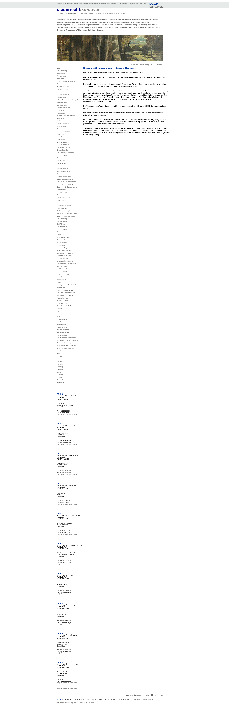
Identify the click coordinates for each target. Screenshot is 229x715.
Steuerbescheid (62, 245)
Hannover (105, 13)
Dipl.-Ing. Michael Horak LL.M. (66, 285)
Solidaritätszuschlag (130, 25)
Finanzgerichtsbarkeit (64, 250)
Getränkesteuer (62, 102)
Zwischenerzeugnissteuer (65, 179)
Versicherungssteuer (63, 171)
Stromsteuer (61, 158)
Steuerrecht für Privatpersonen (122, 27)
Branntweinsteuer (62, 89)
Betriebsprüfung (102, 19)
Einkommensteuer (63, 258)
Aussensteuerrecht (63, 266)
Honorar (59, 314)
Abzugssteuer (61, 76)
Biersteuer (60, 84)
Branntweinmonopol (63, 86)
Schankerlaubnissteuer (64, 142)
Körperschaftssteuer (93, 25)
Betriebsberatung (89, 19)
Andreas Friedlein (62, 300)
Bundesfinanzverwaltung (65, 253)
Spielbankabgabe (62, 150)
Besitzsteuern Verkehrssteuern (67, 81)
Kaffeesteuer (61, 118)
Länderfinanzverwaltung (64, 256)
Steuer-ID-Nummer (63, 155)
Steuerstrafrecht (62, 232)
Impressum (142, 3)
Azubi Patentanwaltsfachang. (66, 348)
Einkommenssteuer (125, 19)
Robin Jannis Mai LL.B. (64, 306)
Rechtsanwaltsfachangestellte (66, 337)
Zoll (90, 30)
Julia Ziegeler (61, 287)
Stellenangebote (62, 319)
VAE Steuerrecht (124, 3)
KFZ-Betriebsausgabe (64, 211)
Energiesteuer (61, 97)
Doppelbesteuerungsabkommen (68, 22)
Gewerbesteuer (86, 22)
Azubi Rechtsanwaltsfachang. (66, 345)
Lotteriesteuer (61, 139)
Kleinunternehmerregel (64, 205)
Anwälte (69, 3)
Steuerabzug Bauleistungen (148, 25)
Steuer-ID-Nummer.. (156, 65)
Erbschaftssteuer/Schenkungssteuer (145, 19)
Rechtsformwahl (62, 226)
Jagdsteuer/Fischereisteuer (66, 115)
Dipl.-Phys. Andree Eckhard (66, 293)
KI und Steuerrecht (79, 25)
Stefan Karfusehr (62, 303)
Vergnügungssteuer (63, 168)
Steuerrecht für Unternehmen (144, 27)
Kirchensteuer (61, 126)
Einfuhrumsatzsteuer (63, 92)
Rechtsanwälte (61, 322)
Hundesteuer (61, 113)
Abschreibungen (62, 208)
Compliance (113, 19)
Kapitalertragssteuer (64, 25)
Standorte (60, 13)
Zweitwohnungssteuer (64, 176)
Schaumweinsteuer (63, 145)
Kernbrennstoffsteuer (64, 123)
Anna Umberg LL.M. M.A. (65, 290)
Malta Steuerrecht (116, 25)
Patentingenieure (62, 327)
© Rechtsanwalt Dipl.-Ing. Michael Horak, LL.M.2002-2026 (75, 703)
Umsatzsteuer (71, 30)
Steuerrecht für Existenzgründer (80, 27)
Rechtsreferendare (63, 332)
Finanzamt (60, 203)
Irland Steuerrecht (142, 22)
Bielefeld (71, 13)
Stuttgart (123, 13)
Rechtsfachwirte (62, 335)
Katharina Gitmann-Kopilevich (66, 295)
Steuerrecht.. (134, 65)
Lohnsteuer (105, 25)
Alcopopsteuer (61, 78)
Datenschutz (134, 3)
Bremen (77, 13)
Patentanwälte (61, 324)
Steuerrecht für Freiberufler (101, 27)
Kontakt (59, 308)
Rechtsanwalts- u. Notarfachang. (67, 340)
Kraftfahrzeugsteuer (63, 131)
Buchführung (61, 224)
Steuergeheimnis (62, 242)
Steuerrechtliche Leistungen (91, 3)
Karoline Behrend (62, 298)
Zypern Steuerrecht (98, 30)
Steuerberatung (77, 3)
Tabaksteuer (61, 160)
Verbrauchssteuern (63, 166)
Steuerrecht (60, 68)
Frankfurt (91, 13)
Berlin (66, 13)
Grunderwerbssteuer (99, 22)
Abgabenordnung (63, 19)
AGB (58, 316)
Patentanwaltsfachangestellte (66, 343)
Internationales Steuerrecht (109, 3)
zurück (148, 695)
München (117, 13)
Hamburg (98, 13)
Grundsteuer (111, 22)
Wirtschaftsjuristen (63, 330)
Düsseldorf (84, 13)
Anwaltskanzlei (61, 3)
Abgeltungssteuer (76, 19)
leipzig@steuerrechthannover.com (68, 624)
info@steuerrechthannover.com (67, 414)
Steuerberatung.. (144, 65)
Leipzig (111, 13)
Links (58, 311)
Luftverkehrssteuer (63, 137)
